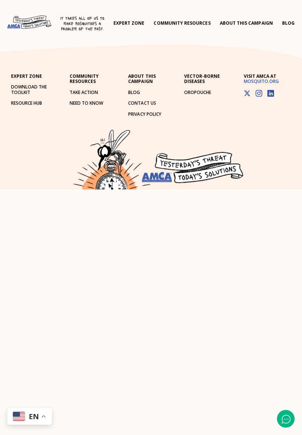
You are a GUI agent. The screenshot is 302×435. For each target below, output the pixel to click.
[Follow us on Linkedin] (270, 94)
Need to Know (86, 103)
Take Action (84, 92)
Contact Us (142, 103)
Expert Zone (129, 23)
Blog (288, 23)
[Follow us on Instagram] (259, 94)
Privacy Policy (144, 114)
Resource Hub (26, 103)
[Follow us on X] (247, 94)
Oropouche (197, 92)
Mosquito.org (261, 81)
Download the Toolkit (29, 89)
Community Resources (182, 23)
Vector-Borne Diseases (202, 78)
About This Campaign (246, 23)
